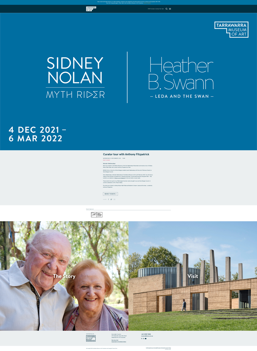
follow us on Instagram (120, 178)
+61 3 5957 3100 (146, 334)
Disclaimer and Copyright (107, 348)
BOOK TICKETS (110, 194)
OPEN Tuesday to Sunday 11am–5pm (156, 8)
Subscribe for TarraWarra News (119, 341)
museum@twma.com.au (147, 336)
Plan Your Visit (115, 340)
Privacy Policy (114, 348)
